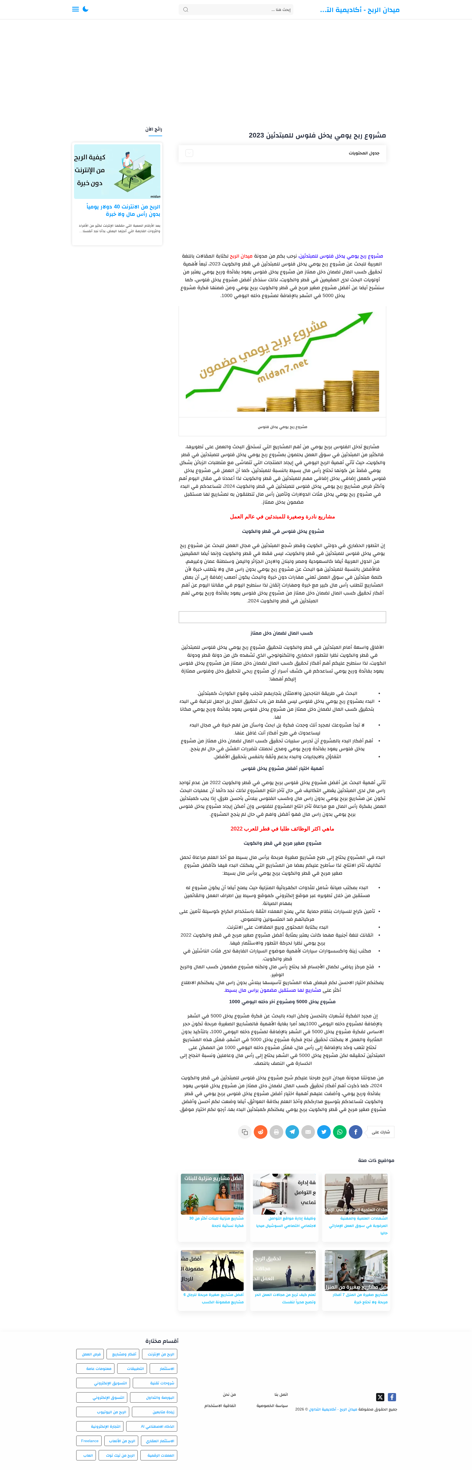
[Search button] (186, 9)
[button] (85, 9)
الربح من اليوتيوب (111, 1412)
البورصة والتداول (160, 1397)
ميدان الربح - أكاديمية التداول (359, 9)
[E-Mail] (309, 1134)
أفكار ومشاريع (124, 1354)
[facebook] (392, 1397)
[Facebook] (357, 1134)
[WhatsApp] (341, 1134)
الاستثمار (167, 1368)
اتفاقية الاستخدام (220, 1405)
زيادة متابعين (163, 1412)
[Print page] (277, 1134)
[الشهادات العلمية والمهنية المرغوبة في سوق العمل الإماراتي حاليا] (356, 1194)
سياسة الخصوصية (272, 1405)
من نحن (229, 1394)
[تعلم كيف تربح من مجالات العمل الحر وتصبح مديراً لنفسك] (284, 1270)
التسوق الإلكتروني (108, 1397)
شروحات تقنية (162, 1383)
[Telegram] (293, 1134)
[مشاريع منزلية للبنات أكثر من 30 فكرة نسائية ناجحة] (212, 1194)
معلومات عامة (98, 1368)
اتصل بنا (281, 1394)
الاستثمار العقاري (160, 1441)
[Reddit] (262, 1134)
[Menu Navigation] (75, 9)
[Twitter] (325, 1134)
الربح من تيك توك (120, 1455)
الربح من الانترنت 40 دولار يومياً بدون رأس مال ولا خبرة (123, 210)
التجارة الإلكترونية (105, 1426)
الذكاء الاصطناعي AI (157, 1426)
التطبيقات (135, 1368)
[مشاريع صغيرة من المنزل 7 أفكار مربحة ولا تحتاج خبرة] (356, 1270)
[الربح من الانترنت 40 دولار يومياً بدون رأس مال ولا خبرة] (117, 171)
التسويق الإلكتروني (110, 1383)
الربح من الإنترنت (161, 1354)
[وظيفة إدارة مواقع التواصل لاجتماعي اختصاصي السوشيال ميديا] (284, 1194)
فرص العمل (91, 1354)
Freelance (90, 1441)
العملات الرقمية (161, 1455)
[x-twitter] (380, 1397)
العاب (88, 1455)
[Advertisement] (236, 73)
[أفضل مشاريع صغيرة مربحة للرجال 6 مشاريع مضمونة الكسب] (212, 1270)
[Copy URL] (246, 1134)
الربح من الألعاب (122, 1441)
